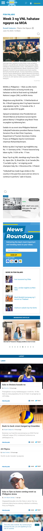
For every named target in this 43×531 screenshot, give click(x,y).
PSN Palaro (9, 14)
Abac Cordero (6, 452)
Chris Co (6, 388)
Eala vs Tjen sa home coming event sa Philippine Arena (19, 492)
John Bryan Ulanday (9, 497)
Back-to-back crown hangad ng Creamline (21, 426)
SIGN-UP (13, 255)
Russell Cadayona (9, 28)
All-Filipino (5, 449)
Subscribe (37, 3)
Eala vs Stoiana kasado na (14, 384)
